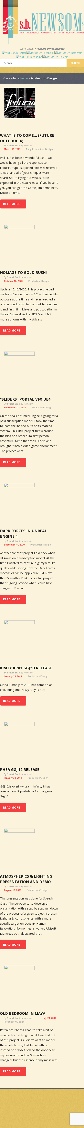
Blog (28, 149)
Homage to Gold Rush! (23, 272)
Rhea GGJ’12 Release (19, 769)
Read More (11, 204)
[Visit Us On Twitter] (14, 53)
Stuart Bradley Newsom (20, 145)
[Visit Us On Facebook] (40, 53)
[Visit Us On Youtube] (29, 57)
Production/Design (42, 149)
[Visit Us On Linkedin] (55, 57)
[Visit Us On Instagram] (68, 53)
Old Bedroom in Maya (22, 1013)
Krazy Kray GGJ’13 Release (26, 667)
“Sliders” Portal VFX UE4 (25, 399)
